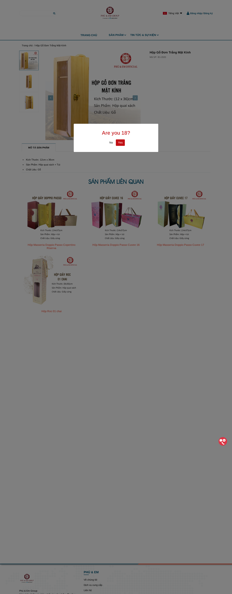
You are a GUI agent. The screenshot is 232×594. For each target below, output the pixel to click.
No (111, 142)
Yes (120, 142)
